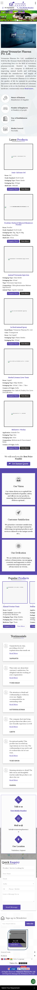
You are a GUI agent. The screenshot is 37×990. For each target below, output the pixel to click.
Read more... (29, 88)
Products (4, 956)
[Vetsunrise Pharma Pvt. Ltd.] (17, 3)
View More (25, 189)
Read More (13, 653)
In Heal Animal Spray (18, 327)
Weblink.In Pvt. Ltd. (28, 974)
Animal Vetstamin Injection (18, 275)
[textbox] (18, 868)
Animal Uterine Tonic (11, 606)
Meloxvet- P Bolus (19, 430)
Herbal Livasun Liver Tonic (18, 377)
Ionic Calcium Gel (19, 172)
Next (32, 605)
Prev (4, 605)
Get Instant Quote (19, 464)
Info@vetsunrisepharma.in (19, 9)
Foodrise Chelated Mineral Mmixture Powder (18, 224)
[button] (26, 8)
